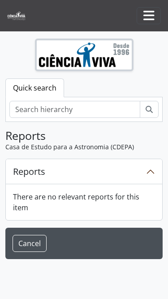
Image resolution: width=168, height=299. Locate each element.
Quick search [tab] (34, 88)
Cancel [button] (29, 243)
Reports (29, 171)
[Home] (19, 15)
